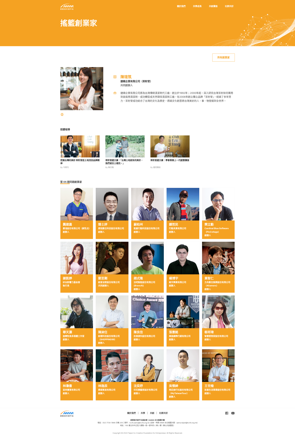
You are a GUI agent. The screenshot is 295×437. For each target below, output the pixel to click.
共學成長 (197, 6)
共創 (152, 413)
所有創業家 (223, 57)
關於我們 (181, 6)
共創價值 (213, 6)
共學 (143, 413)
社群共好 (229, 6)
